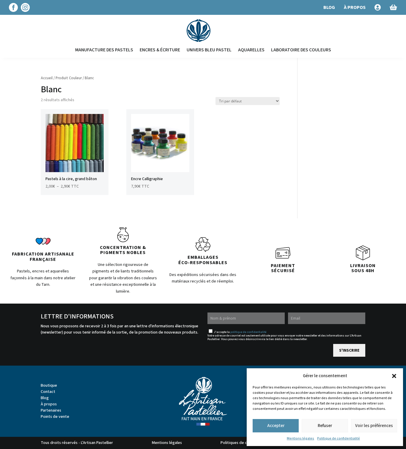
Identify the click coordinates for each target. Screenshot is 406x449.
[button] (394, 376)
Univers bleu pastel (209, 50)
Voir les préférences (374, 426)
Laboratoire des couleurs (301, 50)
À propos (49, 404)
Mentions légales (300, 438)
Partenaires (51, 410)
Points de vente (55, 417)
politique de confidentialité (248, 332)
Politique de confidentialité (338, 438)
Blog (45, 398)
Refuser (325, 426)
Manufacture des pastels (104, 50)
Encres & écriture (160, 50)
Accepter (275, 426)
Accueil (47, 78)
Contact (48, 392)
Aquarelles (251, 50)
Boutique (49, 385)
